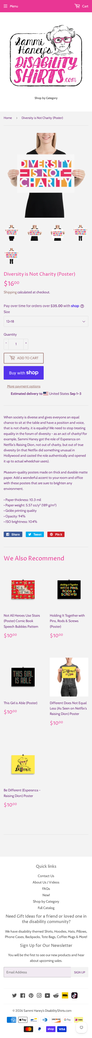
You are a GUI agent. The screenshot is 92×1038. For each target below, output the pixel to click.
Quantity (10, 334)
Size (7, 312)
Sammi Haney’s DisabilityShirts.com (47, 1010)
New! (46, 895)
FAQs (46, 888)
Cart (84, 6)
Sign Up (79, 972)
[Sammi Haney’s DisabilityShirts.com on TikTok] (74, 997)
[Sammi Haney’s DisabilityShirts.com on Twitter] (14, 996)
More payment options (23, 386)
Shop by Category (46, 901)
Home (8, 118)
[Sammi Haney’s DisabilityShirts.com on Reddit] (56, 997)
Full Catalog (46, 908)
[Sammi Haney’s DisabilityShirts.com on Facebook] (22, 996)
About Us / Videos (46, 882)
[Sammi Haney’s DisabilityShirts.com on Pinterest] (31, 996)
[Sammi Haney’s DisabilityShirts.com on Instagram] (39, 996)
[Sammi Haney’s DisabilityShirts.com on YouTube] (47, 996)
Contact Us (46, 876)
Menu (14, 6)
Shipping (10, 292)
